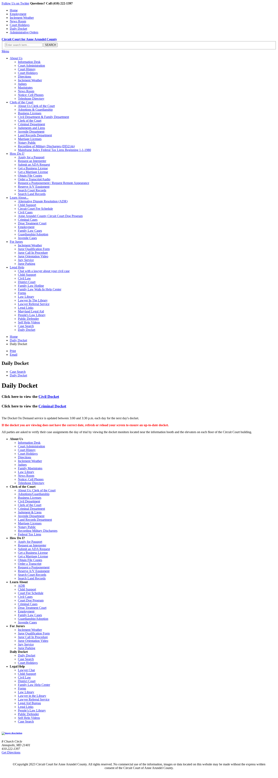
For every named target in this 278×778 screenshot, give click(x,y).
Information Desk (29, 62)
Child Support (27, 205)
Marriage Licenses (30, 139)
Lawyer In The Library (33, 300)
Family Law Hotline (31, 285)
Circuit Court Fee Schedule (35, 208)
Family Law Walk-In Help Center (39, 289)
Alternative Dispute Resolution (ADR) (43, 201)
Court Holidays (20, 25)
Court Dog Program (31, 600)
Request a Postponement (33, 567)
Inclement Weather (22, 17)
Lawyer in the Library (32, 695)
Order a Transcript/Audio (34, 179)
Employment (18, 14)
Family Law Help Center (34, 684)
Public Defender (28, 318)
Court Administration (31, 65)
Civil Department (29, 501)
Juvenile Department (31, 131)
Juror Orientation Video (33, 256)
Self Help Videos (29, 322)
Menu (5, 51)
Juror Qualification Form (34, 249)
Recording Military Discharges (37, 530)
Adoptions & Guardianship (35, 109)
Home (14, 10)
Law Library (26, 296)
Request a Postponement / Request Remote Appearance (53, 183)
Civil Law (24, 278)
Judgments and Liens (31, 128)
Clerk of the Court (21, 102)
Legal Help (17, 267)
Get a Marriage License (33, 172)
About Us (16, 58)
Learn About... (19, 197)
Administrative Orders (24, 32)
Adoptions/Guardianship (33, 494)
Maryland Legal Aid (31, 311)
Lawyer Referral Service (33, 304)
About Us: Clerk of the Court (37, 490)
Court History (27, 69)
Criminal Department (31, 124)
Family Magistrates (30, 468)
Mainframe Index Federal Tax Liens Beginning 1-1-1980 (54, 150)
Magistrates (25, 87)
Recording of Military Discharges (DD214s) (46, 146)
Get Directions (11, 752)
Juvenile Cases (27, 238)
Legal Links (25, 307)
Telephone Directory (31, 98)
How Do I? (17, 153)
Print (13, 351)
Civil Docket (48, 396)
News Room (18, 21)
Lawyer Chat (26, 670)
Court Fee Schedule (30, 593)
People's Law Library (32, 315)
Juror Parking (26, 263)
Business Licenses (29, 113)
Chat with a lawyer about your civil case (44, 271)
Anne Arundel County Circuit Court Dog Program (50, 216)
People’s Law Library (32, 710)
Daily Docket (18, 28)
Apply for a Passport (31, 157)
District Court (26, 282)
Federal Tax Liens (29, 534)
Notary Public (27, 142)
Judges (22, 84)
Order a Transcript (29, 563)
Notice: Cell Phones (31, 95)
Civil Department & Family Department (43, 117)
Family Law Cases (30, 230)
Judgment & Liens (30, 512)
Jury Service (26, 260)
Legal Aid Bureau (29, 703)
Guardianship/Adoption (33, 234)
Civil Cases (25, 212)
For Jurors (16, 241)
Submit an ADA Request (34, 164)
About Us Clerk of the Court (36, 106)
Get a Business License (33, 168)
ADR (21, 585)
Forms (22, 293)
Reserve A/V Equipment (33, 186)
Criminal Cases (27, 219)
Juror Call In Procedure (33, 252)
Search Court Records (32, 190)
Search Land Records (32, 194)
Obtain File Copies (30, 175)
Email (13, 354)
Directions (24, 76)
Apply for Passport (30, 541)
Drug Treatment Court (32, 223)
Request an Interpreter (32, 161)
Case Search (26, 326)
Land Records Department (35, 135)
